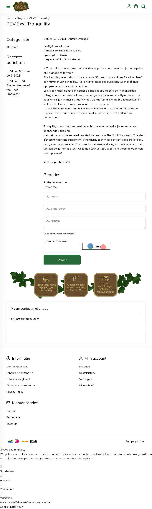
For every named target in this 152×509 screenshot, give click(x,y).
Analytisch (6, 480)
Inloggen (84, 366)
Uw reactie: (50, 187)
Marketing (6, 498)
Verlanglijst (86, 379)
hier (88, 458)
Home (10, 18)
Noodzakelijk (8, 471)
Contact (11, 411)
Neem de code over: (56, 241)
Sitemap (11, 423)
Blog (20, 18)
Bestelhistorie (87, 373)
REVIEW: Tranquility (38, 18)
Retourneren (14, 417)
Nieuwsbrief (86, 385)
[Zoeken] (143, 6)
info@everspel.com (27, 318)
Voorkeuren (7, 489)
